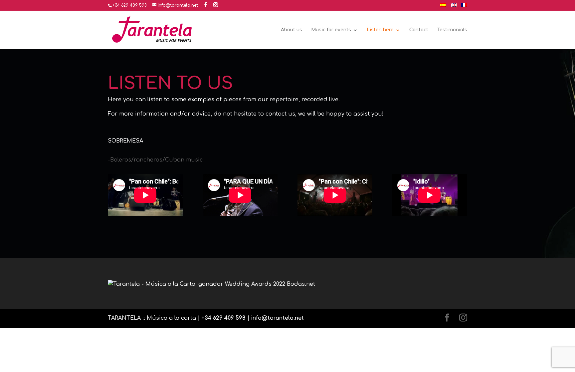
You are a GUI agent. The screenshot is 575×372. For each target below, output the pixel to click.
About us (291, 30)
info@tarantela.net (277, 318)
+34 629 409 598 (223, 318)
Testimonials (452, 30)
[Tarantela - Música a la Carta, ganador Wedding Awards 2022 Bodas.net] (211, 284)
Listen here (380, 30)
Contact (418, 30)
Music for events (331, 30)
